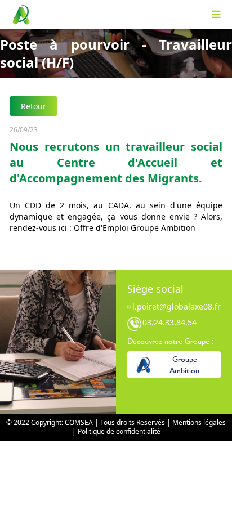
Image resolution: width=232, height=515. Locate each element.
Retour (33, 106)
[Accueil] (20, 15)
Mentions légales (199, 422)
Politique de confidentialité (119, 431)
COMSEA (79, 422)
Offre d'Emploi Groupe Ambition (134, 227)
